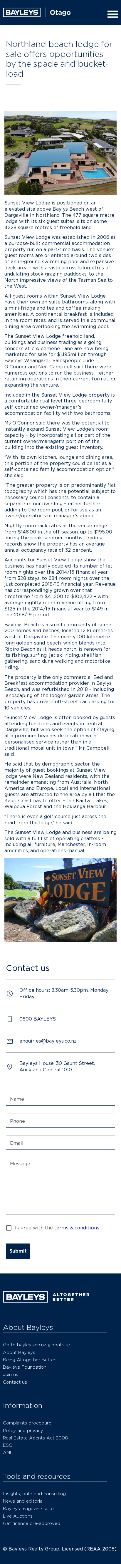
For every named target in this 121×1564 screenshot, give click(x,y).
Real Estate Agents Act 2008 (35, 1438)
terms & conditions (76, 1228)
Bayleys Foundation (24, 1367)
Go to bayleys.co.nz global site (36, 1344)
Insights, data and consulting (34, 1493)
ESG (7, 1445)
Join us (10, 1374)
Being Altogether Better (29, 1359)
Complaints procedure (27, 1423)
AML (8, 1452)
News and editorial (23, 1501)
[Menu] (111, 14)
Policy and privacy (23, 1430)
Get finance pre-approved (31, 1523)
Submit (18, 1251)
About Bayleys (19, 1352)
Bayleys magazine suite (28, 1508)
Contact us (15, 1382)
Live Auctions (18, 1516)
